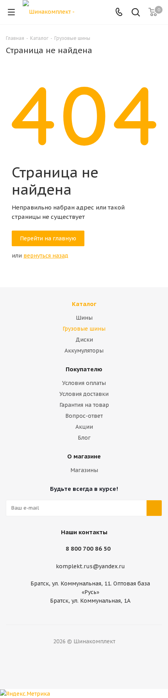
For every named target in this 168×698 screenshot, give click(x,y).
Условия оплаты (84, 383)
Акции (84, 426)
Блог (84, 437)
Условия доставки (84, 393)
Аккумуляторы (84, 350)
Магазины (84, 470)
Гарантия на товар (84, 404)
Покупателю (84, 369)
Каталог (84, 304)
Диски (84, 339)
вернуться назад (45, 255)
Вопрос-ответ (84, 415)
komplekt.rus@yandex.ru (90, 566)
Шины (84, 317)
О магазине (84, 456)
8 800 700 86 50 (88, 548)
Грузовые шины (84, 328)
